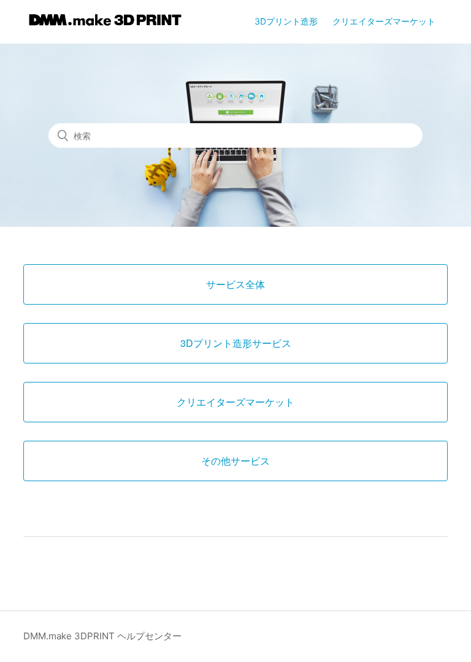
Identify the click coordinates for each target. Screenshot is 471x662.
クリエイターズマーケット (383, 21)
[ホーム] (105, 28)
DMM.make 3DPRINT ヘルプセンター (102, 636)
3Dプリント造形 (286, 21)
